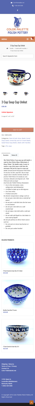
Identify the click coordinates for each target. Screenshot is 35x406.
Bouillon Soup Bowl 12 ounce (10, 310)
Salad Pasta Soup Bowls (9, 143)
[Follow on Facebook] (17, 10)
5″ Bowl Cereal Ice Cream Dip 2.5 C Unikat (12, 271)
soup (10, 146)
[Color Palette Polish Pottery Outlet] (17, 25)
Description (5, 155)
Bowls (11, 48)
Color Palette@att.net (9, 370)
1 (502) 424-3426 (7, 386)
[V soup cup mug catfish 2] (17, 93)
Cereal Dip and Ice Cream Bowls (20, 140)
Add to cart (17, 130)
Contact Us (5, 368)
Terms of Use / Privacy (9, 366)
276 (6, 146)
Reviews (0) (14, 155)
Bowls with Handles (21, 48)
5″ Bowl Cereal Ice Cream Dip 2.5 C (11, 346)
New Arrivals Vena (15, 138)
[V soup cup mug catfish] (17, 76)
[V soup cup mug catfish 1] (28, 93)
